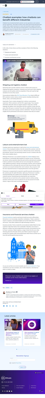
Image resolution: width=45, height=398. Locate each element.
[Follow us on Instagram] (5, 391)
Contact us (8, 280)
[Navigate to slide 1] (17, 349)
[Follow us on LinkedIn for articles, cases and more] (7, 391)
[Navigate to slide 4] (21, 349)
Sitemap (3, 387)
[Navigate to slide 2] (18, 349)
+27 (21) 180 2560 (7, 382)
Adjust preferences (22, 204)
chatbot (30, 156)
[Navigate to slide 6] (25, 349)
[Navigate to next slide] (40, 330)
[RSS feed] (9, 391)
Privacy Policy (18, 363)
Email (11, 358)
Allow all (36, 204)
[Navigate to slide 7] (26, 349)
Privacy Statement (5, 385)
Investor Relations (19, 387)
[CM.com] (6, 5)
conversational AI (32, 266)
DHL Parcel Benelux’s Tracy (24, 95)
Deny (8, 204)
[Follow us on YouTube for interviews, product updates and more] (11, 391)
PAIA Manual (33, 387)
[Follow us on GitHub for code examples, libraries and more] (3, 391)
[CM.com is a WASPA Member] (41, 391)
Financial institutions (8, 217)
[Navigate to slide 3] (20, 349)
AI (11, 14)
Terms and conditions (20, 385)
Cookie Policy (33, 385)
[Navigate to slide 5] (23, 349)
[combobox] (27, 2)
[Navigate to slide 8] (28, 349)
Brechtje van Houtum (9, 33)
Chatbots (6, 14)
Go (36, 1)
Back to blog (6, 11)
